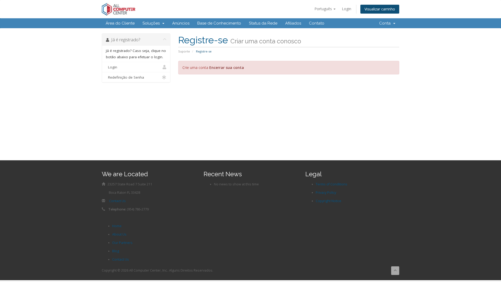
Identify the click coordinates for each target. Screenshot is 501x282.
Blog (115, 251)
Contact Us (117, 201)
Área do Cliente (120, 23)
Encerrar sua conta (226, 67)
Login (346, 8)
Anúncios (180, 23)
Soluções (152, 23)
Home (117, 226)
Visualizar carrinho (380, 9)
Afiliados (293, 23)
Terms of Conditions (331, 184)
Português (323, 8)
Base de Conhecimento (219, 23)
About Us (119, 234)
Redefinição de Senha (125, 77)
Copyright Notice (328, 201)
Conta (386, 23)
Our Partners (122, 242)
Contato (316, 23)
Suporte (184, 51)
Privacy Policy (326, 192)
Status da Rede (263, 23)
